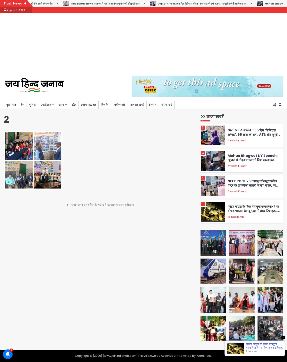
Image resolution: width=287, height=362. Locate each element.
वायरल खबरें (137, 104)
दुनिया (32, 104)
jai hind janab (236, 216)
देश (22, 104)
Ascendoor (168, 356)
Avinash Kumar (237, 140)
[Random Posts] (274, 105)
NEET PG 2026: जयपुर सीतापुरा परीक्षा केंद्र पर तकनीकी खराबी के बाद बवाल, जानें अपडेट (253, 185)
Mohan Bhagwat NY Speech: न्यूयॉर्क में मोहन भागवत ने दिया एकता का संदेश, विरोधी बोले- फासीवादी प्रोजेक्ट (253, 160)
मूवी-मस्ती (120, 104)
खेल (74, 104)
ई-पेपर (153, 104)
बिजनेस (105, 104)
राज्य (61, 104)
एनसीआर (46, 104)
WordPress (203, 356)
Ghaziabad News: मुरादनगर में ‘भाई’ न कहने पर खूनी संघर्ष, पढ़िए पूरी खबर (97, 3)
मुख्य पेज (11, 104)
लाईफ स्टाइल (88, 104)
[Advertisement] (143, 46)
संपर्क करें (166, 104)
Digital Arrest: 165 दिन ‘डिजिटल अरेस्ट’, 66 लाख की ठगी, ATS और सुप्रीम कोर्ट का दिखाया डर (194, 3)
